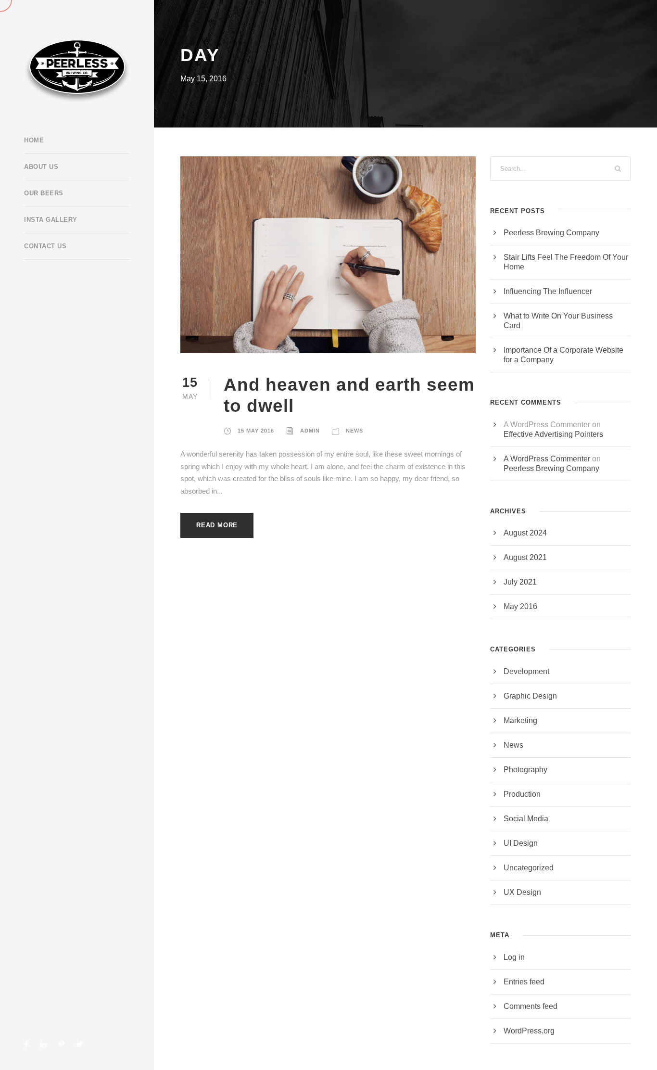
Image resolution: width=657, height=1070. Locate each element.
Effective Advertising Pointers (553, 434)
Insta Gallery (50, 219)
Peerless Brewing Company (551, 233)
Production (522, 794)
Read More (217, 525)
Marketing (520, 720)
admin (310, 430)
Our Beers (43, 193)
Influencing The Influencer (548, 291)
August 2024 (525, 533)
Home (34, 140)
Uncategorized (529, 868)
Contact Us (45, 246)
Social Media (526, 819)
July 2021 (520, 582)
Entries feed (524, 982)
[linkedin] (43, 1044)
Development (526, 671)
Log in (514, 957)
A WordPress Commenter (547, 459)
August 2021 (525, 557)
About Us (41, 166)
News (354, 430)
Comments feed (530, 1006)
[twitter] (79, 1044)
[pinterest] (61, 1044)
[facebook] (26, 1044)
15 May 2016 (256, 430)
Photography (525, 769)
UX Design (522, 892)
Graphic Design (530, 696)
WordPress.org (529, 1031)
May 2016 (520, 606)
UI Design (521, 843)
